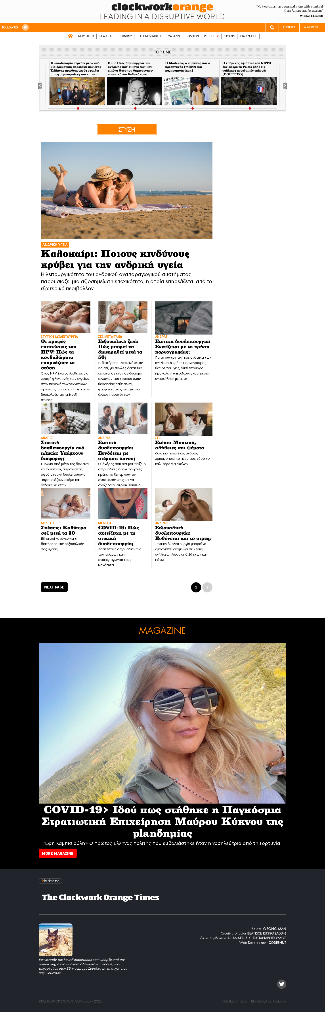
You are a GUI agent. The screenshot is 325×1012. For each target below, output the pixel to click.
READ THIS (106, 36)
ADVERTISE (311, 27)
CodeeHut (279, 1001)
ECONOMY (125, 36)
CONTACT (289, 27)
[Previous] (42, 84)
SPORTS (229, 36)
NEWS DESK (86, 36)
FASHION (193, 36)
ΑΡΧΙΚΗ (70, 36)
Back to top (51, 881)
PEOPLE (209, 36)
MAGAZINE (175, 36)
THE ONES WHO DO (149, 36)
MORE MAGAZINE (57, 853)
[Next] (283, 84)
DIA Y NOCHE (248, 36)
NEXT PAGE (54, 587)
